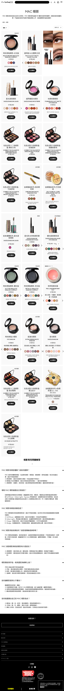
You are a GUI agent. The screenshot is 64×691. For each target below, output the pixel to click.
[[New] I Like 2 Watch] (15, 295)
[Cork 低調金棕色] (7, 349)
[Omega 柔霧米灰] (36, 62)
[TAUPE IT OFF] (33, 245)
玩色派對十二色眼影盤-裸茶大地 (30, 499)
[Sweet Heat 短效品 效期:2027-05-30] (38, 351)
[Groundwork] (57, 300)
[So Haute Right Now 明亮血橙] (57, 108)
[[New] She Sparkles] (17, 295)
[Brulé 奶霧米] (26, 62)
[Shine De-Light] (56, 351)
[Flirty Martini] (31, 198)
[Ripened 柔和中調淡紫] (49, 108)
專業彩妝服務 (4, 650)
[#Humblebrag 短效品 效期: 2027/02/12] (10, 349)
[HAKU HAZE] (38, 245)
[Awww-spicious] (12, 247)
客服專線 (32, 625)
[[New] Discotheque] (31, 295)
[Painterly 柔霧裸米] (33, 62)
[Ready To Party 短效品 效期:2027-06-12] (30, 351)
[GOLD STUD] (31, 245)
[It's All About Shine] (54, 351)
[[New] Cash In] (36, 295)
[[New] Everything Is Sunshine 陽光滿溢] (54, 249)
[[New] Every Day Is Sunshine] (12, 108)
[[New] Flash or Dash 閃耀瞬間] (56, 249)
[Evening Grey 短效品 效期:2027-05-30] (33, 351)
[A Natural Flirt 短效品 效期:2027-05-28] (25, 351)
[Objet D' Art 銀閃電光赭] (31, 108)
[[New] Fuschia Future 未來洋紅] (51, 249)
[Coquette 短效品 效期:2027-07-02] (17, 349)
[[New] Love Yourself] (17, 108)
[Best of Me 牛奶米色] (54, 108)
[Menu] (61, 2)
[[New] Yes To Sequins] (28, 295)
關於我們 (3, 638)
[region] (50, 685)
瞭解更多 (42, 687)
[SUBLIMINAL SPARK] (26, 245)
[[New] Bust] (38, 295)
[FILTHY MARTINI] (28, 245)
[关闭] (59, 685)
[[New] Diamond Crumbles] (9, 108)
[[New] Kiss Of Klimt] (33, 295)
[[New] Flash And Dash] (7, 108)
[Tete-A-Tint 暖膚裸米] (38, 62)
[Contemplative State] (54, 300)
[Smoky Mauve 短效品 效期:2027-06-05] (28, 351)
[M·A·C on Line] (35, 667)
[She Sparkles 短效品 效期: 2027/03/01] (46, 351)
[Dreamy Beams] (49, 351)
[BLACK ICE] (36, 245)
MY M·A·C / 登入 (5, 658)
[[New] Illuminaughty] (26, 295)
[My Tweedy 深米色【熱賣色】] (52, 108)
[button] (61, 2)
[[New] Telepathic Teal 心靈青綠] (49, 249)
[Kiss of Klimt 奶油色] (29, 108)
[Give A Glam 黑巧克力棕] (59, 108)
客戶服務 (3, 633)
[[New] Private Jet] (10, 295)
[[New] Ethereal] (13, 62)
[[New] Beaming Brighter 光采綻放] (46, 249)
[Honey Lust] (12, 349)
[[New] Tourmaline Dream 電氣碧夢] (59, 249)
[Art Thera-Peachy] (47, 300)
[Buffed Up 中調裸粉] (31, 62)
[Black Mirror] (49, 300)
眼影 (7, 22)
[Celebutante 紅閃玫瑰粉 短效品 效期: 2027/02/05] (26, 108)
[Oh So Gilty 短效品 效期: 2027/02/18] (51, 351)
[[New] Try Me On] (5, 295)
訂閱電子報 (3, 654)
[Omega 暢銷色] (5, 349)
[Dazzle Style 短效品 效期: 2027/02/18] (59, 351)
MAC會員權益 (4, 642)
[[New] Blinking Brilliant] (14, 108)
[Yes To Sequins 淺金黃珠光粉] (36, 108)
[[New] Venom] (11, 62)
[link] (11, 42)
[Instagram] (32, 667)
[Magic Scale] (10, 247)
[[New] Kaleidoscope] (9, 62)
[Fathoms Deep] (35, 351)
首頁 (3, 22)
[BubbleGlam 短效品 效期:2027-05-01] (34, 198)
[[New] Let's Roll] (7, 295)
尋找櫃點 (3, 646)
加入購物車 (11, 70)
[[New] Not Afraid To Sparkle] (4, 108)
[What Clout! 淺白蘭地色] (47, 108)
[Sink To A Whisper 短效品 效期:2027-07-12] (59, 300)
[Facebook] (29, 667)
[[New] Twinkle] (12, 295)
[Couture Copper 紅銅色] (34, 108)
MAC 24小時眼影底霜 (30, 537)
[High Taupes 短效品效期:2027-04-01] (29, 198)
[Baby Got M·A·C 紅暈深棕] (28, 62)
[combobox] (58, 27)
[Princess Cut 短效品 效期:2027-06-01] (52, 300)
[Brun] (15, 349)
